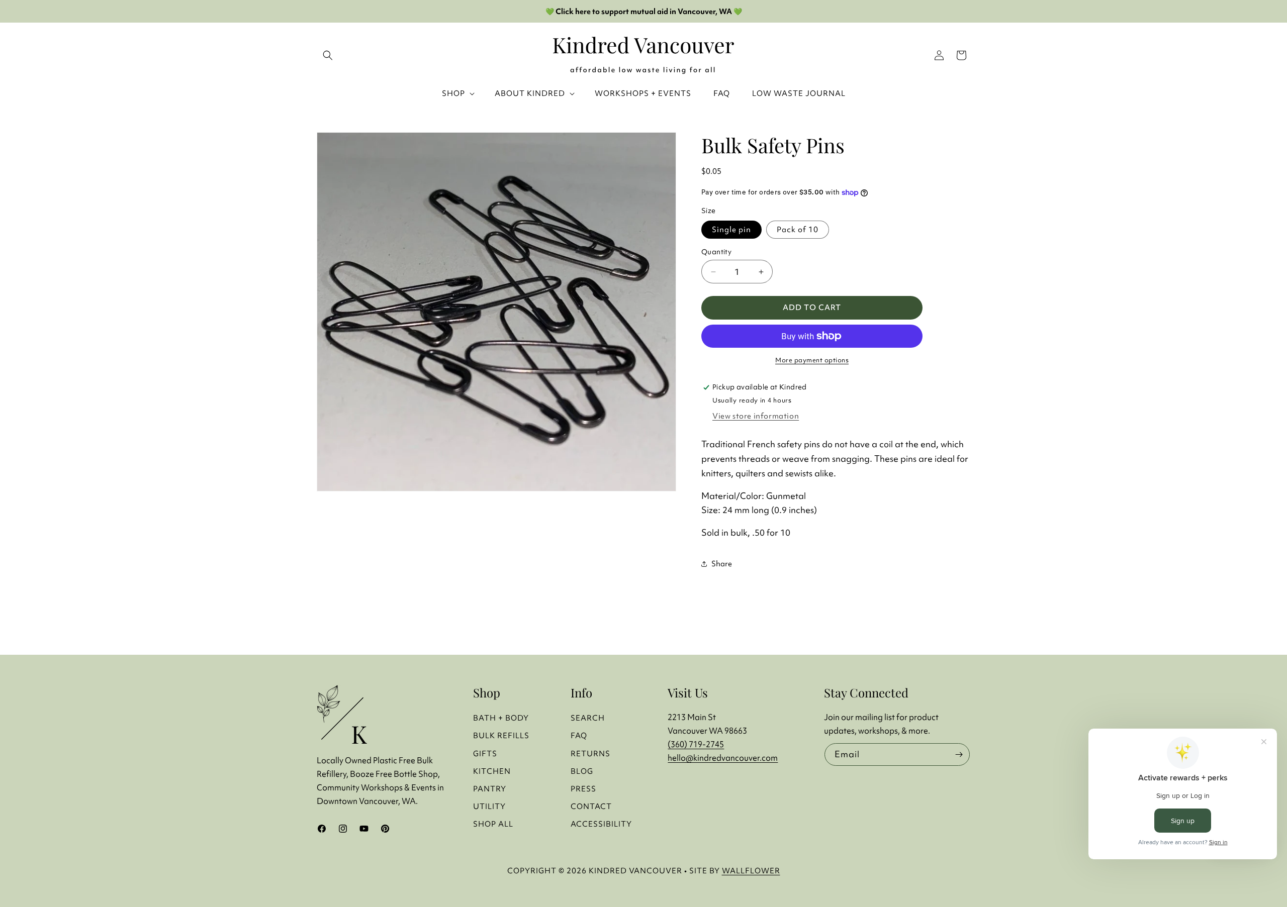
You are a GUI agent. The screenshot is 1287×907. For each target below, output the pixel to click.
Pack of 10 (797, 229)
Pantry (489, 788)
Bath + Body (501, 718)
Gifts (485, 753)
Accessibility (601, 824)
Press (583, 788)
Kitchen (492, 771)
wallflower (751, 870)
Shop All (493, 824)
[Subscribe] (959, 754)
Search (588, 718)
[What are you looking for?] (328, 55)
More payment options (812, 360)
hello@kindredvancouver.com (723, 758)
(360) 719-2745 (696, 744)
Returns (590, 753)
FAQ (579, 735)
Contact (591, 806)
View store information (755, 416)
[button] (961, 55)
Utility (489, 806)
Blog (582, 771)
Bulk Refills (501, 735)
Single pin (731, 229)
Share (721, 563)
